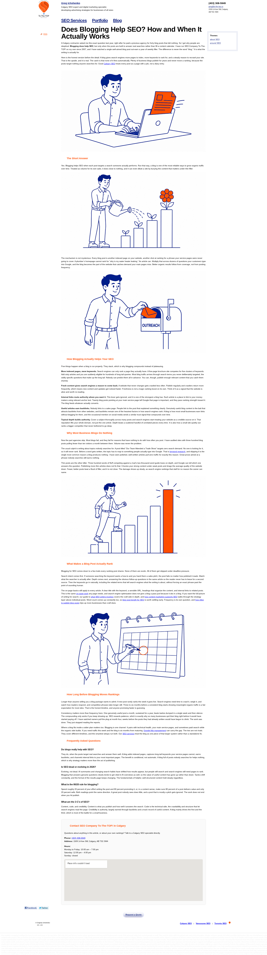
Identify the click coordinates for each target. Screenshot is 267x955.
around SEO (215, 43)
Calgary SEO (109, 64)
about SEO (215, 39)
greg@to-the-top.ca (216, 7)
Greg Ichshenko (70, 3)
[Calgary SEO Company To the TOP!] (43, 9)
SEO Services (74, 20)
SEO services (128, 734)
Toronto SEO (220, 923)
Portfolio (100, 20)
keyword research (177, 451)
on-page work (82, 593)
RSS (45, 34)
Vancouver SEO (203, 923)
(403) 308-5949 (78, 838)
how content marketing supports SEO (160, 597)
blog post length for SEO (133, 600)
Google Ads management (155, 730)
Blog (117, 20)
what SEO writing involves (102, 597)
